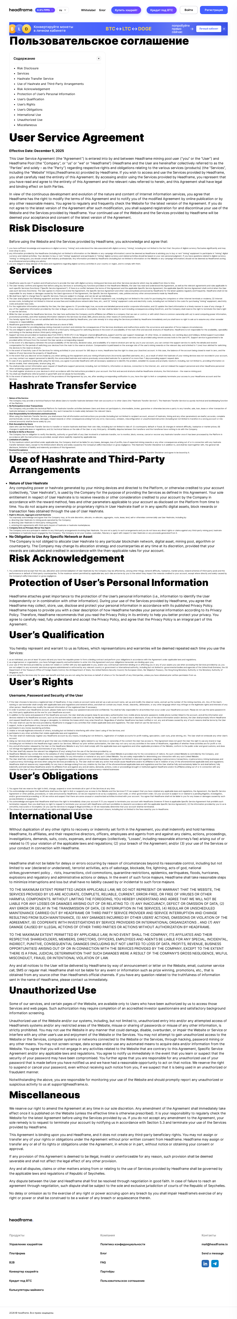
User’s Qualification (30, 99)
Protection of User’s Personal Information (46, 94)
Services (23, 73)
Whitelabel (88, 10)
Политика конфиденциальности (122, 1244)
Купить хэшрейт (126, 10)
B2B (12, 1262)
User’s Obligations (29, 109)
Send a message (213, 1253)
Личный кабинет (208, 28)
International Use (29, 115)
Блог (102, 10)
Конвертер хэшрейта (23, 1271)
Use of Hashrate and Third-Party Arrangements (50, 84)
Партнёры (107, 1271)
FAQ (103, 1262)
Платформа (17, 1253)
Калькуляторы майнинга (26, 1290)
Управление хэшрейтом (25, 1244)
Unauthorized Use (29, 120)
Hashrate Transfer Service (35, 78)
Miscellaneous (27, 125)
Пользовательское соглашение (122, 1280)
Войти (189, 10)
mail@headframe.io (215, 1244)
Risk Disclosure (28, 68)
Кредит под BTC (161, 10)
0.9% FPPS (43, 10)
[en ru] (63, 10)
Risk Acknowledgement (33, 89)
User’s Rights (26, 104)
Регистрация (214, 10)
